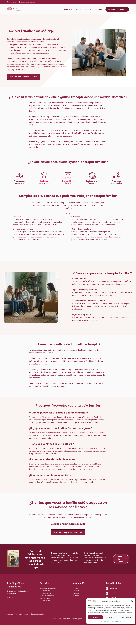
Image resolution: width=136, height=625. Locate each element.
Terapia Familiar (45, 590)
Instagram (113, 588)
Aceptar (95, 617)
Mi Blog (75, 588)
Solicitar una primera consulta (68, 532)
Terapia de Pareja (45, 593)
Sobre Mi (88, 9)
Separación (67, 181)
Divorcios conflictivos (47, 596)
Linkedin (113, 593)
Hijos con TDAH (45, 598)
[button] (132, 601)
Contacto (98, 9)
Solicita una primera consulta (23, 77)
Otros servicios (45, 600)
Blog (77, 9)
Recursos (76, 590)
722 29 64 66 (13, 597)
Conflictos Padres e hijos (48, 588)
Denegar (111, 617)
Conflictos (43, 181)
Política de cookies (104, 621)
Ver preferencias (126, 617)
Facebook (113, 598)
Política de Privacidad (115, 621)
